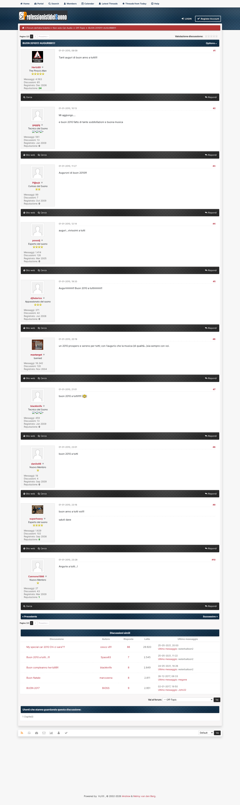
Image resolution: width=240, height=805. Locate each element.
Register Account (209, 18)
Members (71, 3)
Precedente (30, 616)
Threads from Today (135, 3)
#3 (214, 166)
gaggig (36, 125)
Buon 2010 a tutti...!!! (38, 657)
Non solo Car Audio (62, 28)
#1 (214, 50)
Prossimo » (43, 36)
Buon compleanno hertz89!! (42, 667)
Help (156, 3)
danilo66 (36, 463)
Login (188, 18)
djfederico (36, 298)
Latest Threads (109, 3)
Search (55, 3)
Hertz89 (36, 67)
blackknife (36, 406)
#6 (214, 339)
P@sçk (36, 182)
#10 (214, 559)
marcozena (106, 677)
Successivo (209, 616)
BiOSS (106, 688)
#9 (214, 504)
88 (128, 646)
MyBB (101, 796)
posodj (36, 240)
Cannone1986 (36, 576)
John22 (182, 689)
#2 (214, 108)
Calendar (89, 3)
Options (210, 43)
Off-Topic (80, 28)
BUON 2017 (33, 688)
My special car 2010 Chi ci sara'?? (45, 646)
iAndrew (126, 796)
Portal (40, 3)
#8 (214, 447)
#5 (214, 281)
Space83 (106, 657)
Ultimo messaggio (167, 648)
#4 (214, 223)
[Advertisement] (120, 762)
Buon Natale (33, 677)
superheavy (36, 518)
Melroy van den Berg (144, 796)
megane (182, 679)
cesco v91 (106, 646)
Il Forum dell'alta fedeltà (37, 28)
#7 (214, 389)
